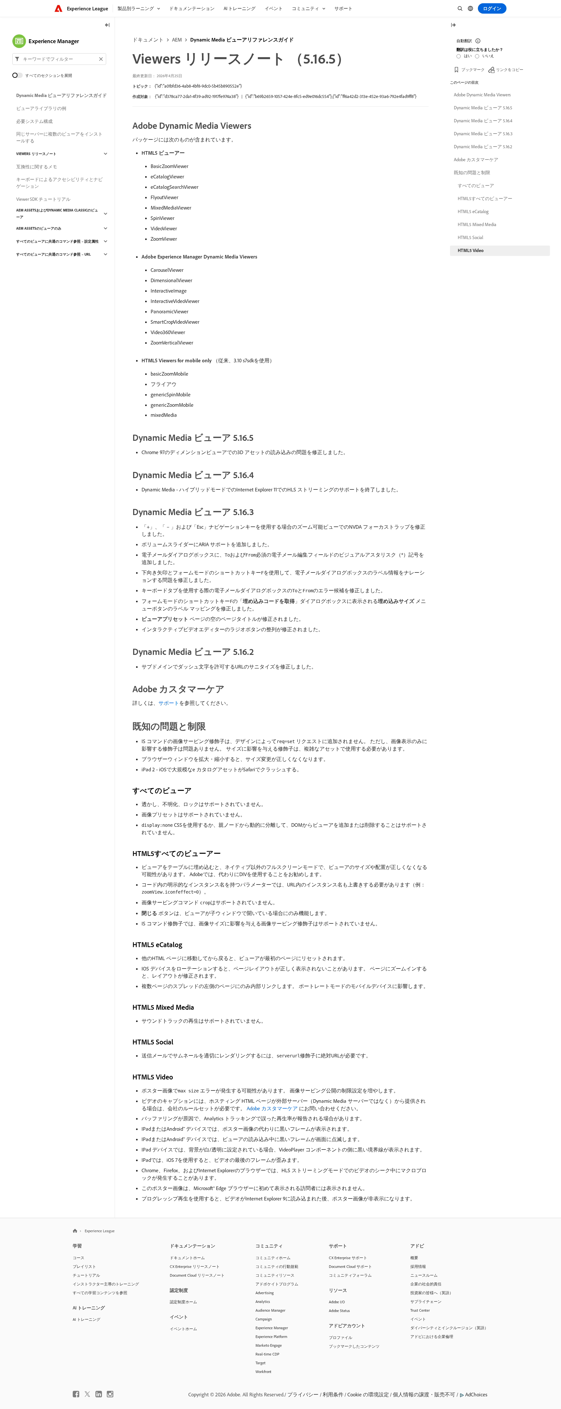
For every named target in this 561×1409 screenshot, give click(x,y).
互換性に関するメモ (36, 167)
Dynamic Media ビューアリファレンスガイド (242, 39)
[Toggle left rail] (107, 25)
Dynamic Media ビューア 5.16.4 (483, 121)
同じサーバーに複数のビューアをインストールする (59, 137)
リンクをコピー (509, 69)
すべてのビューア (476, 185)
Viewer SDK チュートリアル (43, 199)
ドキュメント (148, 39)
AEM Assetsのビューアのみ (38, 228)
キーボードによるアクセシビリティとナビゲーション (59, 182)
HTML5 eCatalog (473, 211)
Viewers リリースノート (36, 153)
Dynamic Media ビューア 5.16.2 (483, 147)
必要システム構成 (34, 121)
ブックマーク (473, 69)
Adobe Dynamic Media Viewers (482, 95)
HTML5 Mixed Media (477, 224)
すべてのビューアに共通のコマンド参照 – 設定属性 (57, 241)
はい (468, 55)
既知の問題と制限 (472, 172)
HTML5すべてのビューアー (485, 198)
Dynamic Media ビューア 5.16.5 (483, 108)
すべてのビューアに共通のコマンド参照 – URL (53, 254)
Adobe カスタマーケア (476, 160)
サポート (168, 703)
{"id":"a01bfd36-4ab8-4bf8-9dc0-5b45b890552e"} (198, 86)
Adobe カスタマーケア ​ (273, 1108)
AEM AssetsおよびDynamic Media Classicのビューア (57, 213)
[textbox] (59, 59)
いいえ (488, 55)
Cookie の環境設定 (368, 1394)
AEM (177, 39)
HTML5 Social (470, 237)
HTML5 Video (471, 250)
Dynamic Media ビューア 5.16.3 (483, 134)
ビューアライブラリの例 (41, 108)
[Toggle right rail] (453, 25)
